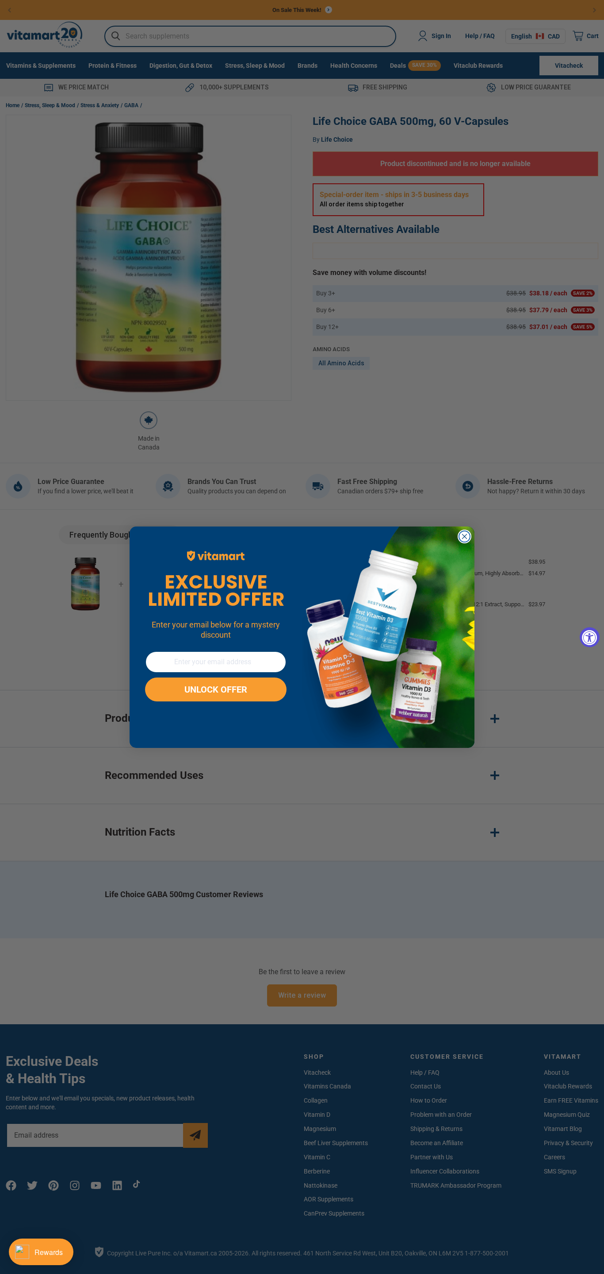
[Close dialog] (464, 536)
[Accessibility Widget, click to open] (590, 637)
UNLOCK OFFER (215, 689)
